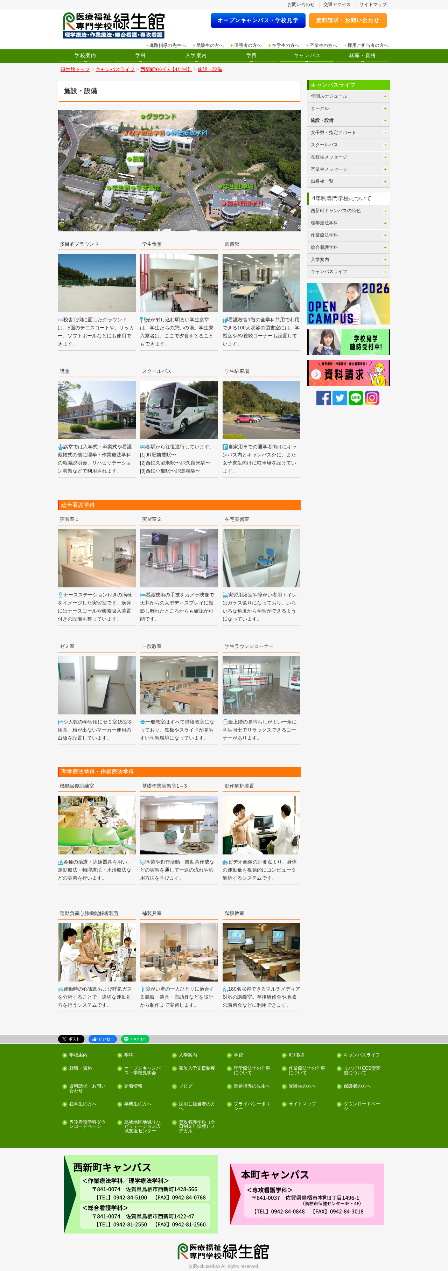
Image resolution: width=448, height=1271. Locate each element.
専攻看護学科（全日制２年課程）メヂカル (197, 1126)
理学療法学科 (324, 222)
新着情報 (133, 1086)
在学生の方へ (285, 45)
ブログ (185, 1086)
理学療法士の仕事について (252, 1070)
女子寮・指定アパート (333, 132)
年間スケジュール (329, 96)
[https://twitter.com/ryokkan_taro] (339, 397)
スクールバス (324, 144)
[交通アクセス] (141, 1194)
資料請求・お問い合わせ (348, 20)
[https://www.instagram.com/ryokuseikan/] (372, 397)
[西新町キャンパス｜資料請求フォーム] (349, 373)
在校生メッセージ (329, 157)
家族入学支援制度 (197, 1068)
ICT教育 (297, 1055)
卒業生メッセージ (329, 169)
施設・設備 (322, 120)
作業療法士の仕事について (307, 1070)
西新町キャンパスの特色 (336, 210)
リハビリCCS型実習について (362, 1070)
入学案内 (196, 55)
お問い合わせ (301, 4)
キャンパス (307, 55)
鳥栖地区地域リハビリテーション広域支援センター (142, 1126)
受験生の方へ (210, 45)
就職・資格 (362, 55)
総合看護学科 (324, 247)
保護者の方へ (247, 45)
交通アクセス (337, 4)
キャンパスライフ (329, 271)
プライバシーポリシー (252, 1106)
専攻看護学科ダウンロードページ (87, 1124)
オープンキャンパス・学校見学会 (142, 1070)
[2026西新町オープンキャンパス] (349, 303)
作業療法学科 (324, 235)
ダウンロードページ (362, 1106)
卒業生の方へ (323, 45)
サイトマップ (373, 4)
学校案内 (85, 55)
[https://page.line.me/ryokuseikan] (356, 397)
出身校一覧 (322, 181)
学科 (140, 55)
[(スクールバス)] (143, 446)
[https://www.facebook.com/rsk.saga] (323, 397)
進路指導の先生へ (167, 45)
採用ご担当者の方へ (368, 45)
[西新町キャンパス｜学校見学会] (349, 342)
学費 (251, 55)
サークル (320, 108)
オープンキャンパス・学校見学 (258, 20)
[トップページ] (118, 26)
